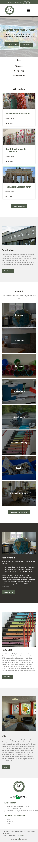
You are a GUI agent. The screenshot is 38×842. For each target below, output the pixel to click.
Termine (19, 66)
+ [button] (26, 2)
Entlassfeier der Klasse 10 (17, 113)
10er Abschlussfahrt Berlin (18, 187)
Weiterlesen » (9, 118)
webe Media (21, 835)
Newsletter (19, 71)
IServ (19, 60)
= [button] (29, 2)
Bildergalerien (19, 75)
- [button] (23, 2)
